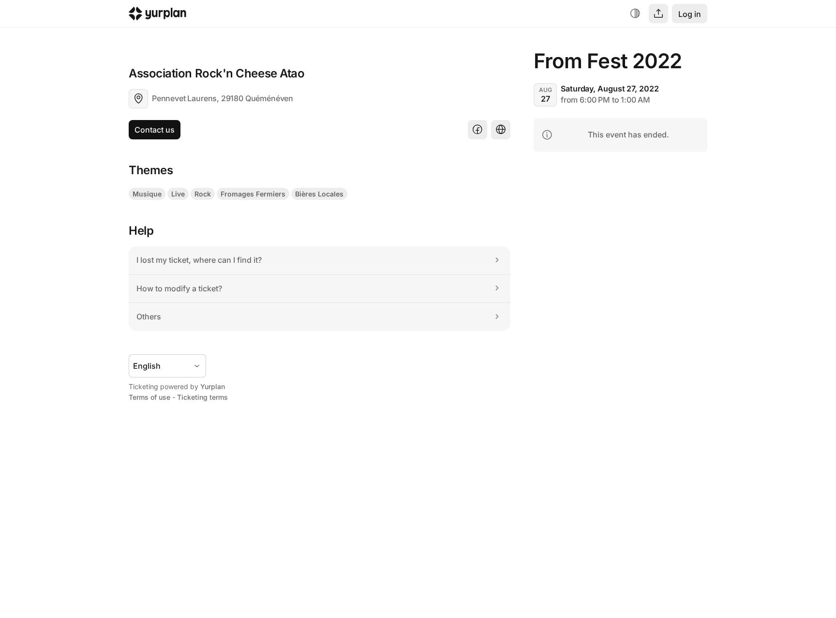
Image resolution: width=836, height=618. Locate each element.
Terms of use (149, 397)
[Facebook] (477, 129)
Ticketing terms (202, 397)
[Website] (500, 129)
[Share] (658, 13)
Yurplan (212, 386)
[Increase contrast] (635, 13)
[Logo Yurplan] (157, 16)
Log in (689, 14)
